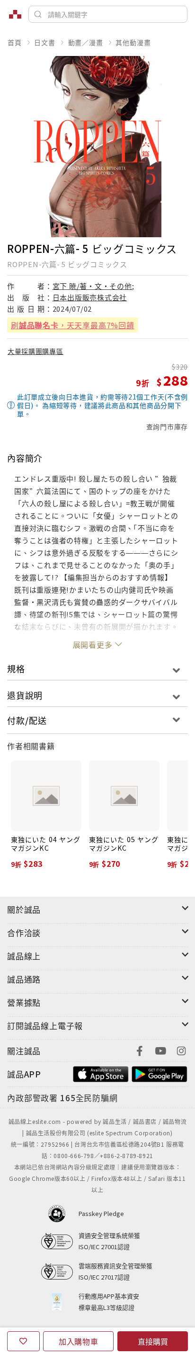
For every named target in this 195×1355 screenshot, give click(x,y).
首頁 (15, 42)
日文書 (44, 42)
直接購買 (153, 1341)
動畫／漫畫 (85, 42)
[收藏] (23, 1341)
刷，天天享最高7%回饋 (72, 325)
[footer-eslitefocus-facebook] (139, 1050)
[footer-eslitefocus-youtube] (160, 1050)
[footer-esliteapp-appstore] (100, 1073)
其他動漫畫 (133, 42)
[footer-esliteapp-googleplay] (159, 1073)
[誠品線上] (15, 14)
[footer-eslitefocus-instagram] (181, 1050)
